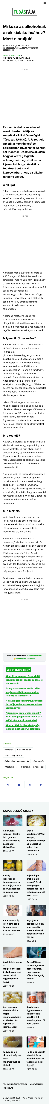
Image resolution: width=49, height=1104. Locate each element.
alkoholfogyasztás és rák (16, 761)
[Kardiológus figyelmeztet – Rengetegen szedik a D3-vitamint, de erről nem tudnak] (36, 997)
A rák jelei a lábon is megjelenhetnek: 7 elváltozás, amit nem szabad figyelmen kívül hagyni (12, 972)
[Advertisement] (24, 96)
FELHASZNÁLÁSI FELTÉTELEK (15, 1084)
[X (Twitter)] (19, 784)
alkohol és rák (24, 749)
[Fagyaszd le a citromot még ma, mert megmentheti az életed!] (12, 1042)
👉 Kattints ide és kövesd (24, 659)
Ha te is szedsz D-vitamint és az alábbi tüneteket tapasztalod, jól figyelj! (36, 1058)
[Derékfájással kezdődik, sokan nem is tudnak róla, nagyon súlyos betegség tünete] (36, 952)
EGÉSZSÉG (10, 48)
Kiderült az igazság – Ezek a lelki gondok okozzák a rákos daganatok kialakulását (24, 680)
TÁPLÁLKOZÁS (21, 48)
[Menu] (45, 3)
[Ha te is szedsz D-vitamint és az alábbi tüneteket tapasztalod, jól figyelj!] (36, 1042)
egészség (38, 761)
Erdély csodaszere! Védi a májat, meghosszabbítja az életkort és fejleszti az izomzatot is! (23, 692)
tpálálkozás (10, 767)
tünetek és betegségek (32, 767)
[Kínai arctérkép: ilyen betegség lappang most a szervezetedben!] (12, 910)
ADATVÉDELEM (36, 1084)
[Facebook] (8, 784)
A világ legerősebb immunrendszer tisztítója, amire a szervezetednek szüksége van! (24, 704)
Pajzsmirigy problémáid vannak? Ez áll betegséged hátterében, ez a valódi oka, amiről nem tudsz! (24, 717)
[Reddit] (40, 784)
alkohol (8, 749)
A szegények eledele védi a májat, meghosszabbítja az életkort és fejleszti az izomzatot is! (12, 1017)
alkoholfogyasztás (13, 755)
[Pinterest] (29, 784)
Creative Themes (11, 1100)
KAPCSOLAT (8, 1088)
